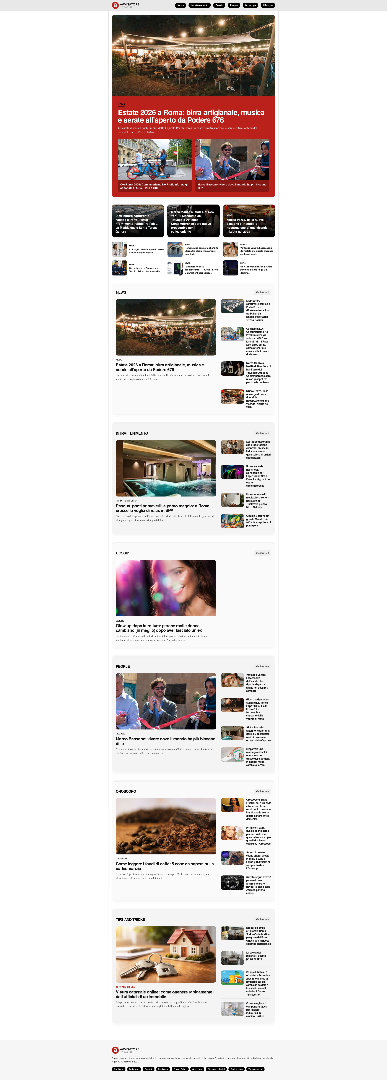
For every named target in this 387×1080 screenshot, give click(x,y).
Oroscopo (250, 5)
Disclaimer (163, 1069)
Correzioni (197, 1069)
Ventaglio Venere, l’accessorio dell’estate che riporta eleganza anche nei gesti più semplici (257, 682)
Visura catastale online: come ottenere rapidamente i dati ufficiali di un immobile (165, 994)
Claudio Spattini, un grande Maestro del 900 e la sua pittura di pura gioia (258, 520)
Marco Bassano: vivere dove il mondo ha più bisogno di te (165, 741)
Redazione (134, 1069)
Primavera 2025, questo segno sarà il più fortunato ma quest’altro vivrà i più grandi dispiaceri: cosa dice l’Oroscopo (258, 835)
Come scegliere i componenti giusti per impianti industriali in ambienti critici (256, 1010)
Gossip (219, 5)
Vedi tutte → (262, 292)
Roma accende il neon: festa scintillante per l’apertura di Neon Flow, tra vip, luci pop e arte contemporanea (258, 476)
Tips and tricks (130, 919)
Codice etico (237, 1069)
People (234, 5)
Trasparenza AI (255, 1069)
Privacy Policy (180, 1069)
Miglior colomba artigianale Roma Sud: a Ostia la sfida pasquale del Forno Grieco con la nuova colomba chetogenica (258, 936)
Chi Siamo (118, 1069)
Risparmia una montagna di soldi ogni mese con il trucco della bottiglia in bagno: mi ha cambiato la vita (258, 757)
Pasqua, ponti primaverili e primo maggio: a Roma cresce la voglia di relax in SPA (162, 508)
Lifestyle (268, 5)
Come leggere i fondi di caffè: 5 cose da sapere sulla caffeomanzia (165, 866)
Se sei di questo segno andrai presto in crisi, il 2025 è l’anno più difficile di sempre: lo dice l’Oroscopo (258, 860)
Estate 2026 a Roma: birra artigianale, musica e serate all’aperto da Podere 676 (191, 116)
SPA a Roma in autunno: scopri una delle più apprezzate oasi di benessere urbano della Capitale (258, 734)
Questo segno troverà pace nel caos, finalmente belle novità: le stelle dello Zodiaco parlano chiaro (258, 885)
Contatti (148, 1069)
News (180, 5)
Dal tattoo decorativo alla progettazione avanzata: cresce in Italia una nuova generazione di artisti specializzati (258, 449)
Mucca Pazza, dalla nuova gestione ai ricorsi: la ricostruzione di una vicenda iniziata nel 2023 (257, 399)
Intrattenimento (199, 5)
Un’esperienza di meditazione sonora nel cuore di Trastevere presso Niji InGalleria (257, 501)
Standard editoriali (216, 1069)
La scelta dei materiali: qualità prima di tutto (256, 955)
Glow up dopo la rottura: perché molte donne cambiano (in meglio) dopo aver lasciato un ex (159, 628)
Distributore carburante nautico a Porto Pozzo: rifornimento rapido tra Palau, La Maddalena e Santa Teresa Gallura (258, 310)
